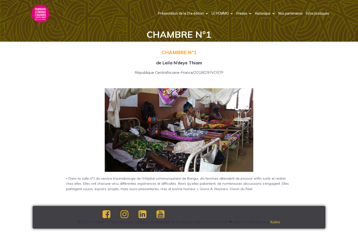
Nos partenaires (290, 13)
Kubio (275, 222)
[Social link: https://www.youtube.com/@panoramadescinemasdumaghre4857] (165, 214)
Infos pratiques (317, 13)
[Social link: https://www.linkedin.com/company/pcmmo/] (147, 214)
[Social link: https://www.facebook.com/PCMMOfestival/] (111, 214)
